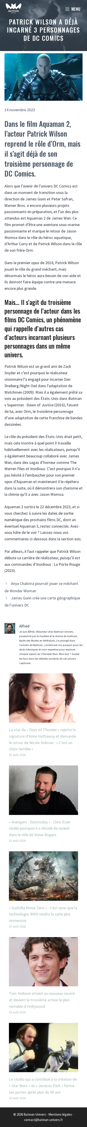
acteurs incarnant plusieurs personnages (39, 341)
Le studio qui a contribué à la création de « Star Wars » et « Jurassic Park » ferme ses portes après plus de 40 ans (43, 1086)
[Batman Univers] (13, 9)
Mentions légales (60, 1114)
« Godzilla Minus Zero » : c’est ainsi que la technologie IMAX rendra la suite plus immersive (43, 914)
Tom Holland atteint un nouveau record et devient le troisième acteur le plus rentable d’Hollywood (42, 1000)
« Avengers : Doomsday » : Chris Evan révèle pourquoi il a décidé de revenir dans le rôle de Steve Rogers (39, 828)
